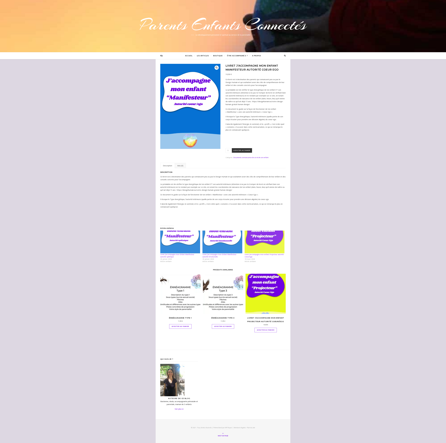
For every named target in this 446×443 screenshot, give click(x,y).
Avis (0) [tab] (180, 165)
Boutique (218, 56)
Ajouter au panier (241, 150)
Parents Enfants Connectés (223, 24)
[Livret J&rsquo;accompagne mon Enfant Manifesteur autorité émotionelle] (222, 242)
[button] (217, 68)
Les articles (203, 56)
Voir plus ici (179, 409)
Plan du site (251, 428)
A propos (256, 56)
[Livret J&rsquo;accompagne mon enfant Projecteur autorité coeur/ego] (264, 242)
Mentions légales (240, 428)
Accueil (188, 56)
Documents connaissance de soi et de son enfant (250, 157)
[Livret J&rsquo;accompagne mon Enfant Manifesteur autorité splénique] (180, 242)
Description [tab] (167, 165)
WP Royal (228, 428)
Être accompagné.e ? (237, 56)
